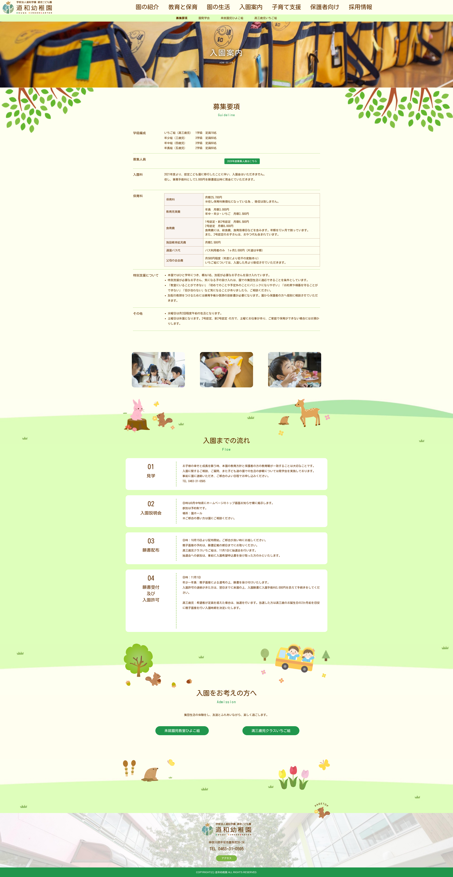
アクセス (226, 858)
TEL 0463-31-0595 (193, 481)
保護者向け (324, 7)
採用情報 (360, 7)
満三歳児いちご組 (265, 18)
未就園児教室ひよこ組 (182, 730)
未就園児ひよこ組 (232, 18)
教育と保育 (182, 7)
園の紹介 (147, 7)
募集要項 (181, 18)
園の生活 (218, 7)
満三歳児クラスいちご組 (270, 730)
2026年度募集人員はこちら (242, 161)
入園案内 (251, 7)
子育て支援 (286, 7)
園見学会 (204, 18)
